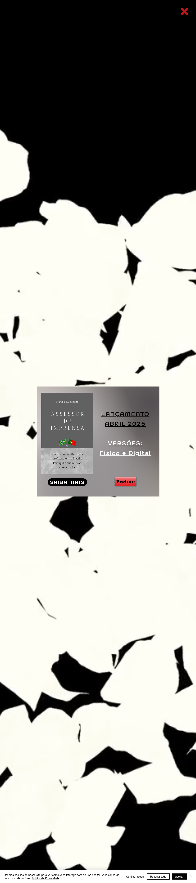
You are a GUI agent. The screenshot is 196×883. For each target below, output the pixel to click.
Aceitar (179, 876)
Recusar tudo (158, 876)
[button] (184, 11)
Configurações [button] (135, 876)
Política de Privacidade (45, 878)
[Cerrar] (191, 876)
